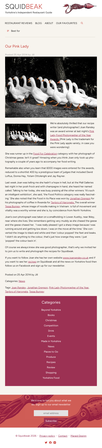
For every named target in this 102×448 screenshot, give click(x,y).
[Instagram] (54, 442)
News (22, 281)
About (49, 23)
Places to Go (51, 351)
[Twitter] (46, 442)
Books (51, 315)
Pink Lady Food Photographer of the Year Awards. (72, 135)
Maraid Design (78, 435)
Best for (15, 30)
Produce (51, 356)
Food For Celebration (45, 153)
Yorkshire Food (51, 377)
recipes (32, 261)
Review (51, 367)
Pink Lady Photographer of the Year (69, 287)
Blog (38, 23)
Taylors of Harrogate (16, 291)
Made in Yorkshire (51, 341)
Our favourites (66, 23)
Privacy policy (47, 435)
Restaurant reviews (18, 23)
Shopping (51, 372)
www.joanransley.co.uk (75, 257)
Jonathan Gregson (80, 198)
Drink (51, 330)
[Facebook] (50, 442)
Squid (23, 6)
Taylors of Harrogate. (63, 202)
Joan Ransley (18, 287)
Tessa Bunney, (13, 206)
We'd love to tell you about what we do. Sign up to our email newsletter (51, 402)
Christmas (51, 320)
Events (51, 335)
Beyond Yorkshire (51, 309)
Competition (51, 325)
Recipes (51, 362)
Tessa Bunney (36, 291)
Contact (62, 435)
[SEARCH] (82, 24)
